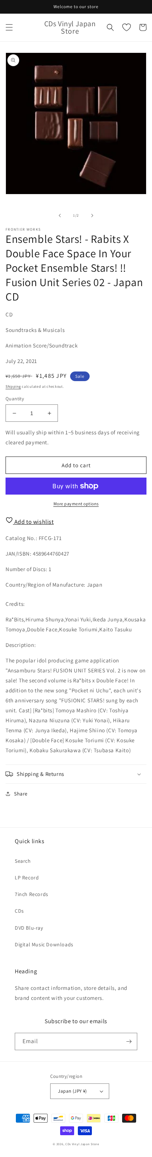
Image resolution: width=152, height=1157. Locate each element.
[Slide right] (92, 215)
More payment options (76, 503)
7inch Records (31, 894)
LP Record (27, 877)
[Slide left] (60, 215)
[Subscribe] (129, 1041)
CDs (19, 910)
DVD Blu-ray (29, 927)
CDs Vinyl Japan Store (82, 1144)
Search (23, 861)
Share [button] (21, 793)
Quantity (15, 399)
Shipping (13, 386)
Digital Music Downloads (44, 944)
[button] (9, 27)
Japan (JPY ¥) (72, 1091)
